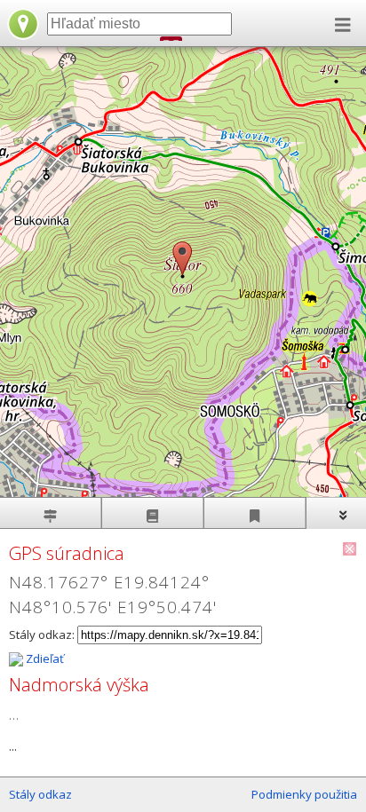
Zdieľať (43, 658)
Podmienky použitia (304, 794)
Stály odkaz (40, 794)
